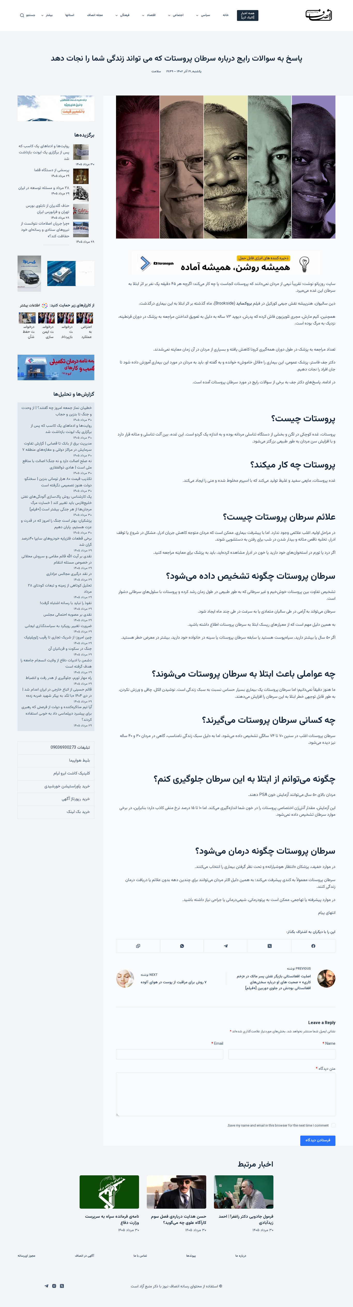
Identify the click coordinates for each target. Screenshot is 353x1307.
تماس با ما (140, 1256)
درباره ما (240, 1256)
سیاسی (205, 15)
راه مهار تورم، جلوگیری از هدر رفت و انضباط (59, 678)
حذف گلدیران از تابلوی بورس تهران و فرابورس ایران (47, 209)
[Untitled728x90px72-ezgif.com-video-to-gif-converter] (226, 263)
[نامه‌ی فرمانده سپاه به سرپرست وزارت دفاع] (109, 1192)
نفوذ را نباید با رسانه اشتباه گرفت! (66, 603)
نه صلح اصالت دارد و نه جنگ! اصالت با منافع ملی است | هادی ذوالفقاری (57, 464)
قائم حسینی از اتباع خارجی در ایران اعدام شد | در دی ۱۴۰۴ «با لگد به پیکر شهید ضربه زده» (57, 693)
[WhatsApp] (182, 946)
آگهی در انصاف (84, 1256)
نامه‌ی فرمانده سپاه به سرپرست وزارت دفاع (112, 1220)
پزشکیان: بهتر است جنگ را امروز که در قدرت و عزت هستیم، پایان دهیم (56, 524)
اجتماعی (178, 15)
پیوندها (191, 1256)
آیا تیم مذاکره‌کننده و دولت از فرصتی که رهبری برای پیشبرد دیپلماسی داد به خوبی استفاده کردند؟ (56, 713)
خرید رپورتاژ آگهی (76, 799)
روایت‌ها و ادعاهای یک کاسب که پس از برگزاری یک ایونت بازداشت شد (44, 152)
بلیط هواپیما (79, 760)
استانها (69, 15)
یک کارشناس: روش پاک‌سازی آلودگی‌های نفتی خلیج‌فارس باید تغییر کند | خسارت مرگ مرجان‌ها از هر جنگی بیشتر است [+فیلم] (56, 503)
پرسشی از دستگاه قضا (51, 170)
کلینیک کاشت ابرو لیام (71, 773)
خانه (226, 15)
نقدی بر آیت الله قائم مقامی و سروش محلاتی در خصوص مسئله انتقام (56, 559)
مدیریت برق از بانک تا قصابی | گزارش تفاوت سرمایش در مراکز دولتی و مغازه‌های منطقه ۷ (57, 447)
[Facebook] (313, 946)
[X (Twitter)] (269, 946)
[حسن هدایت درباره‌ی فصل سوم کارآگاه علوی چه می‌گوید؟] (176, 1192)
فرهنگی (124, 15)
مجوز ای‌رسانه (26, 1256)
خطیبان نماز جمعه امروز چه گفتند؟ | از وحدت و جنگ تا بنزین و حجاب (56, 411)
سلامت (156, 71)
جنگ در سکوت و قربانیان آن (70, 649)
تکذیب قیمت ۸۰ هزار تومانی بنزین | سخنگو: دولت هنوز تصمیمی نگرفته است (58, 482)
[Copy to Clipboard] (138, 946)
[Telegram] (225, 946)
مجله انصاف (95, 15)
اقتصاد (151, 15)
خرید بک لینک (78, 812)
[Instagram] (54, 1286)
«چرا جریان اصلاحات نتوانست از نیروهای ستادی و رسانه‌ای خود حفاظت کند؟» (45, 230)
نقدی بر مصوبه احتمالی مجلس (67, 615)
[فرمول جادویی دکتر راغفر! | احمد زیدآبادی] (243, 1192)
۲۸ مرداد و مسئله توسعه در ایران (43, 188)
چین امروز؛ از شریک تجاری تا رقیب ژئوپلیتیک (58, 637)
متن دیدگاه (325, 1069)
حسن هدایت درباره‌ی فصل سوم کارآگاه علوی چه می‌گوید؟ (178, 1220)
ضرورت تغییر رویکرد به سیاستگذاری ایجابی (58, 626)
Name (329, 1044)
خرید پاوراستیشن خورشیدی (67, 786)
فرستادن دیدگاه (317, 1140)
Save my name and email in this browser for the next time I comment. (278, 1125)
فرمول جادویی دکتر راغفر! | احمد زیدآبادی (246, 1220)
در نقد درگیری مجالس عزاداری (69, 574)
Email (217, 1044)
